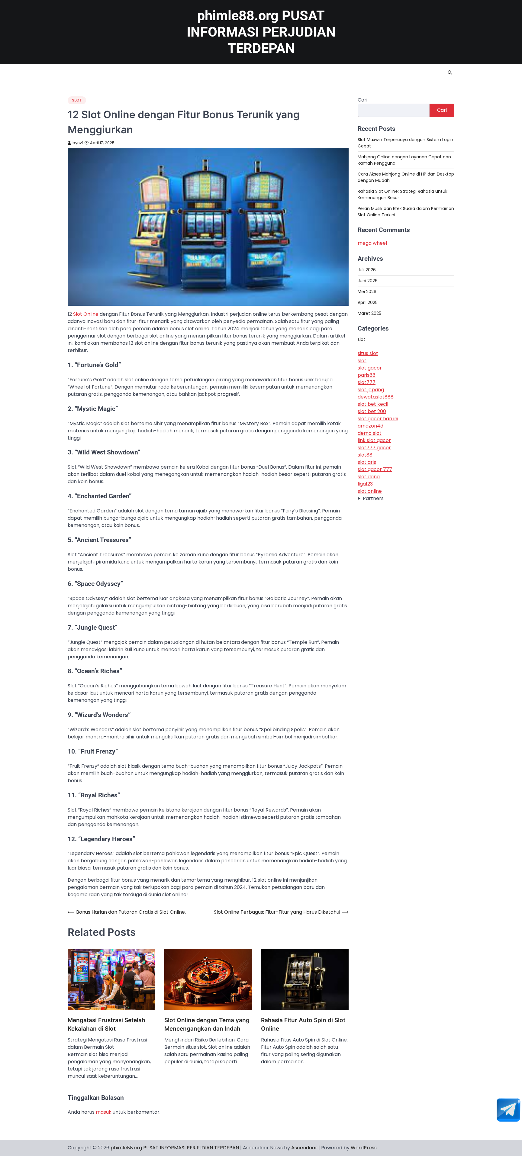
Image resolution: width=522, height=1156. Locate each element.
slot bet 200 (372, 411)
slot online (370, 491)
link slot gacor (374, 440)
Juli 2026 (367, 269)
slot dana (369, 476)
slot (77, 100)
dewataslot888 (376, 396)
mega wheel (372, 243)
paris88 (366, 375)
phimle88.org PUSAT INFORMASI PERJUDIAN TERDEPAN (261, 32)
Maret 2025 (369, 313)
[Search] (449, 72)
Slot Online (85, 314)
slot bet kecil (373, 404)
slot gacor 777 (375, 469)
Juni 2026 (368, 280)
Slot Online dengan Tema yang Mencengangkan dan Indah (207, 1024)
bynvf (77, 142)
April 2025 (368, 302)
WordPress (364, 1147)
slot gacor (370, 367)
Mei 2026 (367, 291)
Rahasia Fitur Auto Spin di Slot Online (303, 1024)
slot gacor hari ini (378, 418)
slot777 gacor (374, 447)
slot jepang (371, 389)
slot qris (367, 462)
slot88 (365, 454)
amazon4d (370, 425)
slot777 (366, 382)
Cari (362, 99)
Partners (373, 498)
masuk (103, 1112)
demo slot (370, 433)
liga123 (365, 483)
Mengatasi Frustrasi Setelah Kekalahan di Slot (106, 1024)
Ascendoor (304, 1147)
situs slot (368, 353)
